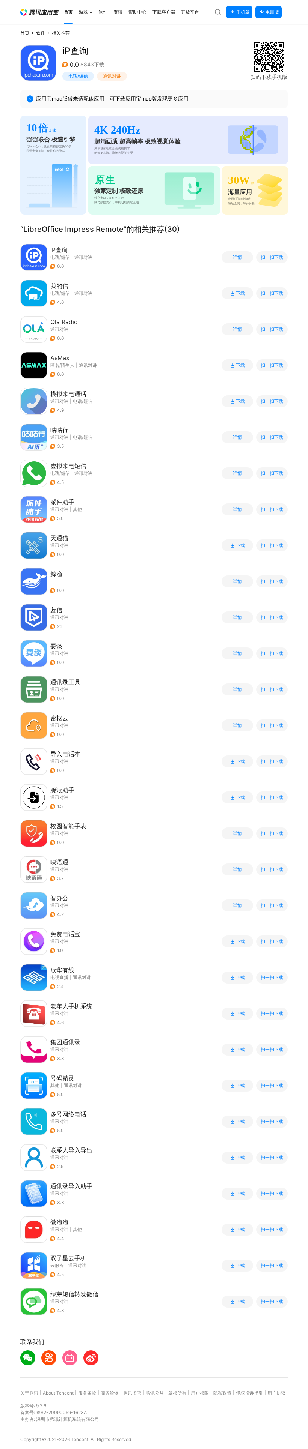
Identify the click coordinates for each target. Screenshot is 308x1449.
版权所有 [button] (177, 1393)
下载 (240, 293)
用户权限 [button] (200, 1393)
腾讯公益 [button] (155, 1393)
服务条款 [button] (87, 1393)
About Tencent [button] (58, 1393)
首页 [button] (24, 33)
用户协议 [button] (276, 1393)
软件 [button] (40, 33)
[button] (39, 12)
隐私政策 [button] (222, 1393)
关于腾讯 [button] (29, 1393)
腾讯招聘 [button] (132, 1393)
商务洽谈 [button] (110, 1393)
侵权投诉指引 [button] (249, 1393)
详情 (237, 257)
